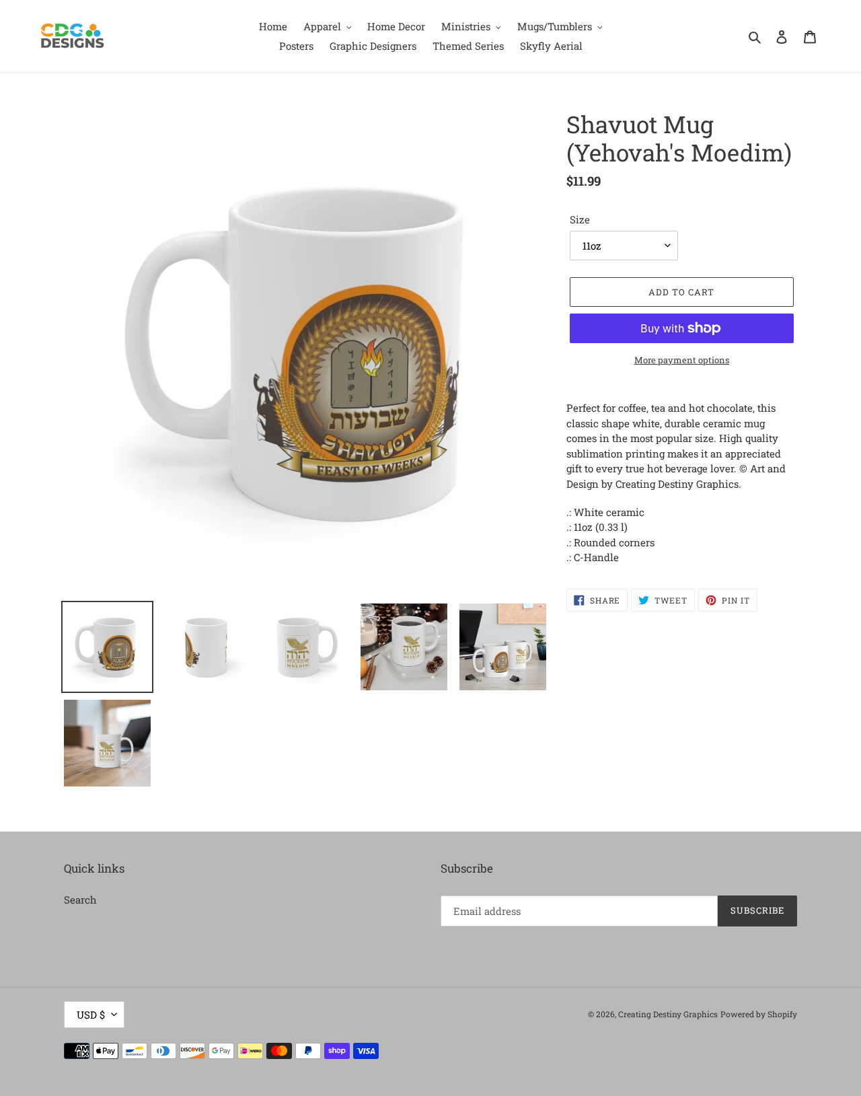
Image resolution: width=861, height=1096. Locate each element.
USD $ (91, 1014)
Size (580, 219)
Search (80, 899)
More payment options (681, 360)
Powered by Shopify (758, 1014)
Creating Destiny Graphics (668, 1014)
